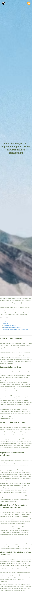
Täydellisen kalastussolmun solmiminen (12, 327)
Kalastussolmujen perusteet (10, 322)
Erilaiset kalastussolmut (9, 323)
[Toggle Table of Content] (1, 320)
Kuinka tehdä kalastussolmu (10, 325)
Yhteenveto (6, 333)
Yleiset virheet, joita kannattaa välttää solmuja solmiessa (16, 329)
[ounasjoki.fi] (3, 3)
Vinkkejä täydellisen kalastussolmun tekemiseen (14, 331)
